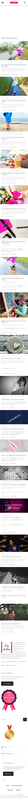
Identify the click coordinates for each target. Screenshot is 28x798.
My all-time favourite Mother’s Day (11, 624)
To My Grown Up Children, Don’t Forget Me (13, 485)
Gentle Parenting (5, 62)
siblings (3, 135)
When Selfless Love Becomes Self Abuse (12, 399)
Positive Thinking (19, 171)
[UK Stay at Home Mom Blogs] (9, 741)
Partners (12, 205)
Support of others (5, 206)
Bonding (9, 97)
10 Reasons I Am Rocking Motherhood (12, 429)
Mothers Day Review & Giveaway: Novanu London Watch (13, 242)
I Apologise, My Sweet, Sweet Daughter (12, 587)
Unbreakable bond (5, 482)
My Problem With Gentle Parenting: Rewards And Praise (13, 65)
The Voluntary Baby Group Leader (11, 556)
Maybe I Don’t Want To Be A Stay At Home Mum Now (13, 321)
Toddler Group (4, 554)
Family (8, 239)
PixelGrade (20, 795)
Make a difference (15, 425)
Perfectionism (4, 397)
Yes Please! (7, 683)
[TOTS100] (4, 747)
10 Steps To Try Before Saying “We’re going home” (13, 101)
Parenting (12, 62)
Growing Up (13, 239)
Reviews (24, 239)
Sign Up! (8, 774)
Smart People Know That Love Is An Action (13, 209)
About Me (10, 790)
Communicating (10, 61)
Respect (16, 98)
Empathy (22, 169)
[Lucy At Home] (14, 3)
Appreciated (3, 61)
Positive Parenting (19, 62)
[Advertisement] (14, 20)
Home (7, 785)
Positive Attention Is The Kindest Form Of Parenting (12, 173)
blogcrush (9, 453)
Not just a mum (16, 396)
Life (8, 205)
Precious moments (18, 205)
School (11, 276)
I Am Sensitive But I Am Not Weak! (11, 358)
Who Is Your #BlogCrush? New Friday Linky (13, 455)
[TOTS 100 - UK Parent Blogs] (7, 746)
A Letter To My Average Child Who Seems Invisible (13, 279)
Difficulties (17, 355)
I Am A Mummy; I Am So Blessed (10, 517)
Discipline (17, 61)
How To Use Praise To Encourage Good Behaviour (12, 138)
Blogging (15, 453)
